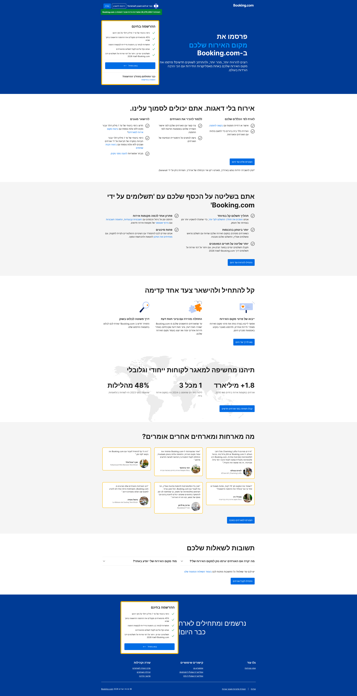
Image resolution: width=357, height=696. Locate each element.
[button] (131, 12)
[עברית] (156, 6)
